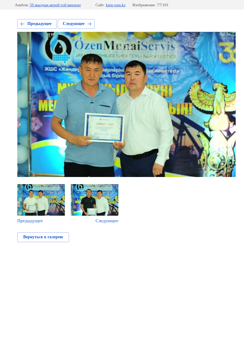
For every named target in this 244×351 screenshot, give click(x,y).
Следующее (74, 23)
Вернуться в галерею (43, 237)
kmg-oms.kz (116, 5)
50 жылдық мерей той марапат (55, 5)
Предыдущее (39, 23)
